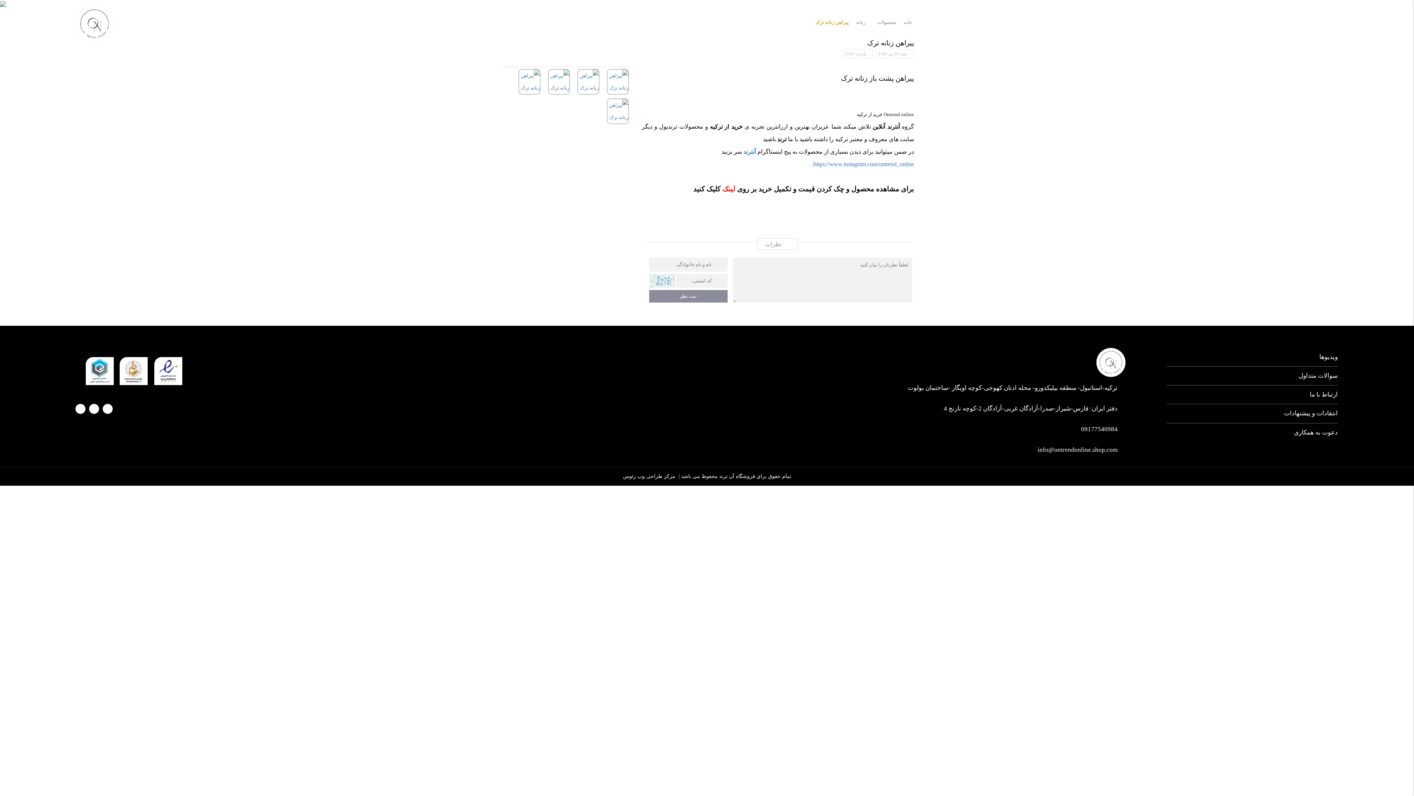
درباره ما (1280, 19)
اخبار (1212, 19)
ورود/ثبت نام (139, 20)
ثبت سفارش (1136, 19)
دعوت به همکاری (1316, 432)
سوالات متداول (1318, 375)
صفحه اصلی (1320, 19)
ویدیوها (1328, 356)
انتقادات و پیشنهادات (1311, 413)
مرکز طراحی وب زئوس (649, 476)
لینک (728, 189)
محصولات (1244, 19)
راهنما (1100, 19)
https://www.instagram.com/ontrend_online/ (863, 164)
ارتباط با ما (1178, 19)
